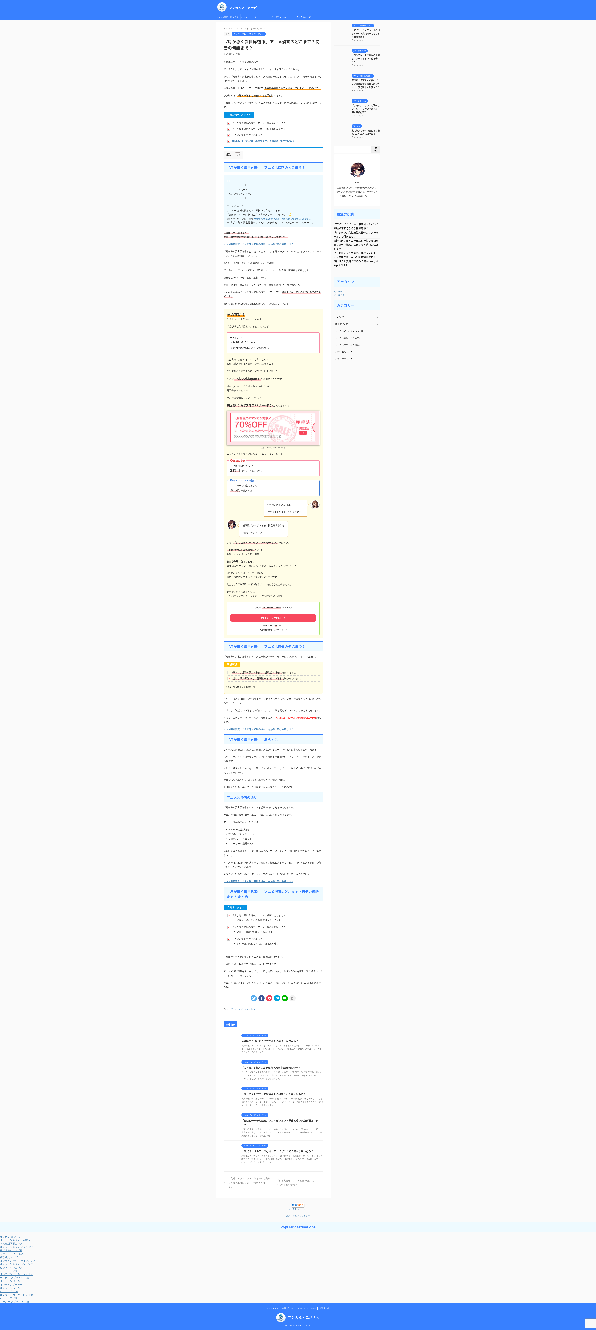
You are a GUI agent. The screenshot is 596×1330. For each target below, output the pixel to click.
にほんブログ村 (298, 1209)
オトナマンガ (341, 323)
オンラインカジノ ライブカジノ (18, 1260)
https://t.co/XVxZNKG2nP (267, 218)
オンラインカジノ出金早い (15, 1240)
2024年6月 (339, 291)
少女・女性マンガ (303, 17)
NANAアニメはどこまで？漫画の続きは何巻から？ (270, 1041)
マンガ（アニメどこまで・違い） (253, 18)
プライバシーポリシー (306, 1308)
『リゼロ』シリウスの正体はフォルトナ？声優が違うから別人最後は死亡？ (366, 109)
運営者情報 (324, 1308)
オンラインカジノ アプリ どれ (17, 1246)
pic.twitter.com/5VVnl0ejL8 (296, 218)
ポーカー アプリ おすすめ (14, 1277)
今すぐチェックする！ (271, 618)
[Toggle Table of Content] (236, 155)
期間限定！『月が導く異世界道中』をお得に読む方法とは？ (263, 140)
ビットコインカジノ (11, 1267)
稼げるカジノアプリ (11, 1250)
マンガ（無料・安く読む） (348, 344)
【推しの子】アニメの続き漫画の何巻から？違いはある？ (274, 1094)
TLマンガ (339, 316)
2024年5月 (339, 295)
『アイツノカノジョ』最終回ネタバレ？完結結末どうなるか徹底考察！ (366, 33)
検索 (375, 149)
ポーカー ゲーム (9, 1291)
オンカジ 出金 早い (10, 1236)
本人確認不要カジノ (11, 1243)
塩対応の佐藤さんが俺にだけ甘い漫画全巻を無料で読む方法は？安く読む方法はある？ (366, 84)
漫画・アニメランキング (298, 1215)
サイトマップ (272, 1308)
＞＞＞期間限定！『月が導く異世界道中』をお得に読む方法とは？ (258, 244)
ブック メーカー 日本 (12, 1253)
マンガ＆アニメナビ (243, 8)
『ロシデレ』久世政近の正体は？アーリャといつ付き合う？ (366, 58)
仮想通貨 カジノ (9, 1257)
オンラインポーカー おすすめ (16, 1274)
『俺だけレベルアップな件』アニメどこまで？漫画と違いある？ (277, 1151)
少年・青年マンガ (278, 17)
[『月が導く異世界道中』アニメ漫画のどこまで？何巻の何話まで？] (277, 998)
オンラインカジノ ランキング (16, 1264)
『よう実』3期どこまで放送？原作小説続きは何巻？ (270, 1067)
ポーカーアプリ (8, 1270)
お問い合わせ (287, 1308)
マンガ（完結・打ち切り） (228, 17)
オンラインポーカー (11, 1281)
